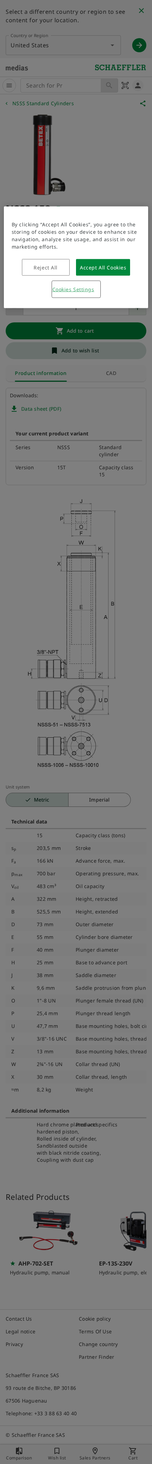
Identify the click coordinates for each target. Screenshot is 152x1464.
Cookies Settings (73, 289)
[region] (76, 257)
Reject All (46, 267)
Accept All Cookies (103, 267)
